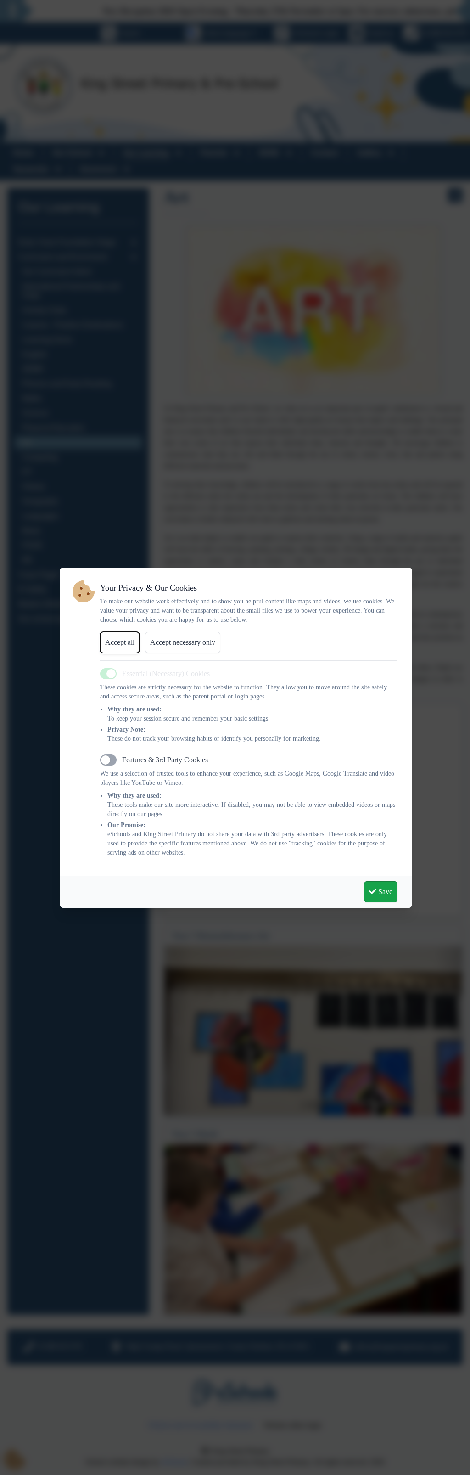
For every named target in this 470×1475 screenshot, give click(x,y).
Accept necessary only (182, 642)
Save (384, 891)
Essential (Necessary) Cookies (166, 673)
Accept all (119, 642)
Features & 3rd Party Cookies (165, 760)
